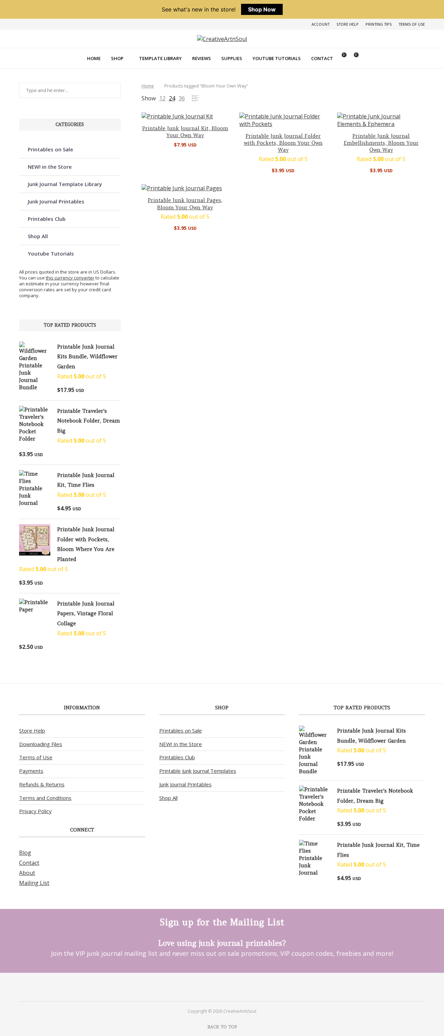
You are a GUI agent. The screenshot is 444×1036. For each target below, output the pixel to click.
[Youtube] (231, 986)
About (27, 873)
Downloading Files (40, 744)
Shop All (38, 236)
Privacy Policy (35, 811)
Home (94, 58)
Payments (31, 770)
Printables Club (47, 218)
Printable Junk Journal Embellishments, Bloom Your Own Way (381, 143)
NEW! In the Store (180, 744)
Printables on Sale (50, 149)
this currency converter (70, 278)
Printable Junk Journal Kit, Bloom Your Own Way (185, 132)
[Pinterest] (213, 986)
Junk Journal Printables (56, 201)
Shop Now (262, 9)
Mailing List (34, 883)
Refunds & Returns (42, 784)
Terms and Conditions (45, 797)
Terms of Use (412, 24)
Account (320, 24)
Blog (25, 853)
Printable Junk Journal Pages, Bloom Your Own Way (185, 203)
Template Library (160, 58)
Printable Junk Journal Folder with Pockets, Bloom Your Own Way (283, 143)
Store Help (347, 24)
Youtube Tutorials (277, 58)
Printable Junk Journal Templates (197, 770)
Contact (322, 58)
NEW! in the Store (50, 166)
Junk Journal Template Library (65, 184)
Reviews (201, 58)
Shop (117, 58)
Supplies (231, 58)
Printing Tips (379, 24)
